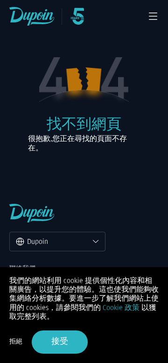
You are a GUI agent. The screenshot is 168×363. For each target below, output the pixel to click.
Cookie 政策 (121, 307)
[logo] (32, 16)
